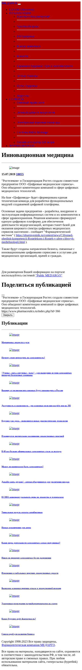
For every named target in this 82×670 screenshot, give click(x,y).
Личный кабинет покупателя (36, 112)
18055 (20, 174)
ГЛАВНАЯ (21, 9)
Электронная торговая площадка (38, 122)
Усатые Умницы (27, 76)
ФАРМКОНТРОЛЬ (21, 145)
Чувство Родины (28, 26)
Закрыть (8, 315)
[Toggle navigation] (19, 4)
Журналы (23, 95)
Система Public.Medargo (32, 132)
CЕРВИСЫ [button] (16, 99)
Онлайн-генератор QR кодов (35, 142)
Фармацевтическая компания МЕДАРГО (28, 645)
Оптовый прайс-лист (30, 102)
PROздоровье (25, 36)
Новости (22, 56)
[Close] (3, 295)
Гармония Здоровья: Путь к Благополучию (44, 66)
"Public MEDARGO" (48, 275)
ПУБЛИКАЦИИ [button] (20, 13)
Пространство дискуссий (33, 16)
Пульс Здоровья (27, 85)
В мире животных (28, 46)
